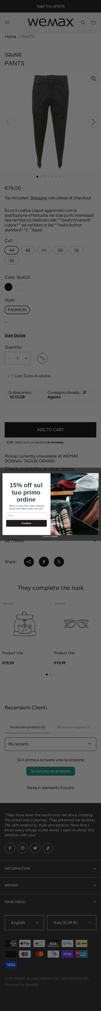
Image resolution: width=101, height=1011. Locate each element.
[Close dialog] (95, 476)
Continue (26, 523)
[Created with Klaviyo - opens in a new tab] (50, 536)
